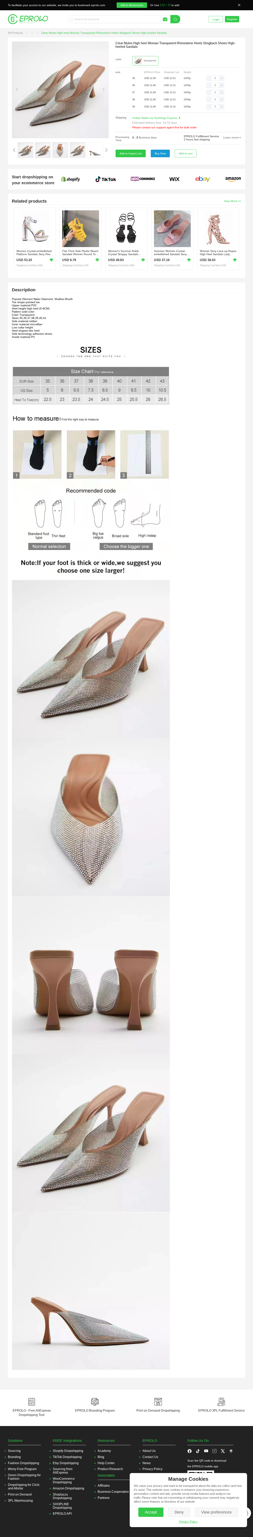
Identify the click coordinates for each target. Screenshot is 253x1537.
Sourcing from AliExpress (62, 1470)
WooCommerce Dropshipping (64, 1480)
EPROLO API (62, 1513)
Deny (179, 1512)
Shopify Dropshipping (68, 1450)
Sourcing (14, 1450)
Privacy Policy (188, 1521)
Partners (104, 1497)
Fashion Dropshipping (23, 1463)
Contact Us (150, 1457)
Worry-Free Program (22, 1469)
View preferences (216, 1512)
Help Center (106, 1463)
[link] (16, 32)
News (147, 1463)
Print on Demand (20, 1494)
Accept (151, 1512)
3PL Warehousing (20, 1500)
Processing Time (122, 138)
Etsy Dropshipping (66, 1463)
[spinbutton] (215, 78)
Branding (14, 1457)
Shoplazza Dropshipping (62, 1496)
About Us (149, 1450)
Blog (101, 1457)
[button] (209, 78)
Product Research (110, 1469)
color (118, 59)
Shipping (120, 117)
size (117, 72)
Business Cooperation (113, 1491)
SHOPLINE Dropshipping (62, 1505)
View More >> (232, 201)
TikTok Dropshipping (67, 1457)
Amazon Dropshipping (68, 1488)
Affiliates (104, 1485)
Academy (104, 1450)
